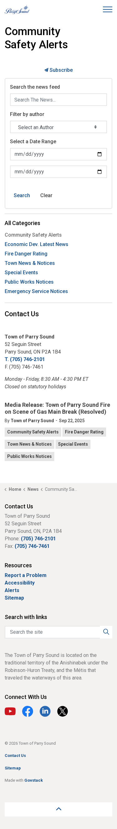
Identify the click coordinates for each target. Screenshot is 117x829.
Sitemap (14, 598)
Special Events (73, 444)
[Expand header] (107, 9)
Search (22, 195)
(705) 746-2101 (38, 539)
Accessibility (20, 583)
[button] (106, 632)
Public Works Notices (29, 456)
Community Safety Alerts (33, 431)
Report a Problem (25, 575)
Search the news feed (35, 87)
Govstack (33, 780)
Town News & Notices (29, 444)
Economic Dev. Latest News (36, 244)
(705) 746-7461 (32, 546)
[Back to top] (58, 809)
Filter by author (27, 114)
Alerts (12, 590)
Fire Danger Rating (84, 431)
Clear (46, 195)
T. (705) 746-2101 (25, 359)
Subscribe (60, 70)
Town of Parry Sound (32, 420)
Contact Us (15, 755)
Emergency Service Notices (36, 291)
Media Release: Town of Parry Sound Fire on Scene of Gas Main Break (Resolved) (57, 408)
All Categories (22, 223)
